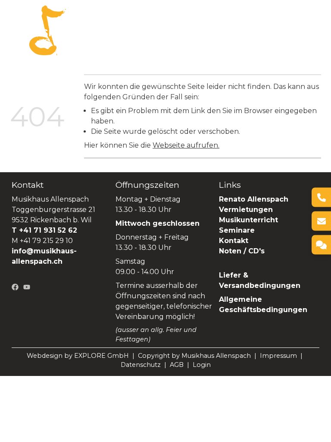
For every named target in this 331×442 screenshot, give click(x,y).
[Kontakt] (321, 245)
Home (86, 24)
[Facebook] (15, 286)
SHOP (205, 35)
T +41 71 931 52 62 (44, 230)
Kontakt (233, 241)
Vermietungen (229, 24)
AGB (177, 365)
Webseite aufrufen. (186, 145)
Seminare (93, 35)
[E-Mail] (321, 221)
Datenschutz (141, 365)
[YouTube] (26, 286)
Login (202, 365)
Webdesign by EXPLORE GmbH (78, 356)
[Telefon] (321, 197)
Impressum (278, 356)
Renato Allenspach (152, 35)
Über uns (120, 24)
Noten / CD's (243, 251)
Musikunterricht (248, 220)
